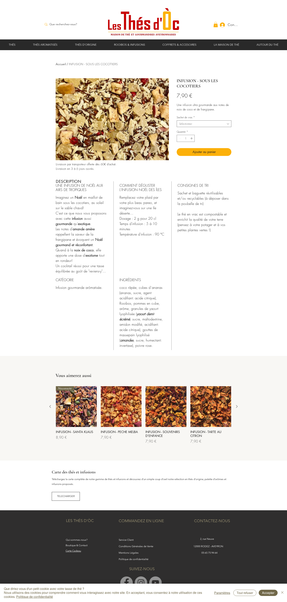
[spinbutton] (186, 138)
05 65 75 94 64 (209, 552)
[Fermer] (282, 593)
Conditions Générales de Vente (136, 546)
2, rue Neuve (207, 538)
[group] (143, 415)
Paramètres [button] (222, 592)
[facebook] (126, 582)
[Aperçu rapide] (121, 406)
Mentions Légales (129, 552)
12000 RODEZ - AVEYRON (208, 546)
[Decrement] (179, 138)
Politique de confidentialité (34, 596)
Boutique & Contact (76, 545)
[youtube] (155, 582)
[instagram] (141, 582)
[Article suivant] (236, 406)
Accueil (61, 64)
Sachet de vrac (186, 117)
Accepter (268, 592)
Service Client (126, 539)
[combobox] (204, 123)
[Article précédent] (50, 406)
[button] (215, 24)
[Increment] (192, 138)
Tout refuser (245, 592)
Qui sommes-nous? (76, 539)
